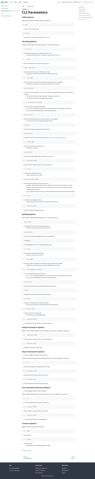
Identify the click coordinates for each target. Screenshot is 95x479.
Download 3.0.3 (66, 2)
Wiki (16, 2)
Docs (11, 2)
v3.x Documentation (14, 468)
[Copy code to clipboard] (74, 24)
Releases (25, 2)
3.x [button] (58, 2)
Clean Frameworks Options (84, 15)
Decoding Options (82, 9)
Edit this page (27, 450)
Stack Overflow (39, 470)
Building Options (82, 11)
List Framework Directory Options (86, 17)
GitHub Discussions (40, 468)
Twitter (64, 468)
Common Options (82, 19)
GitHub (75, 2)
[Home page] (23, 6)
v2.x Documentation (14, 470)
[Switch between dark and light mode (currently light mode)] (80, 2)
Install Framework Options (84, 13)
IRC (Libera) (38, 472)
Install (20, 2)
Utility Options (82, 7)
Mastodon (64, 470)
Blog (63, 472)
